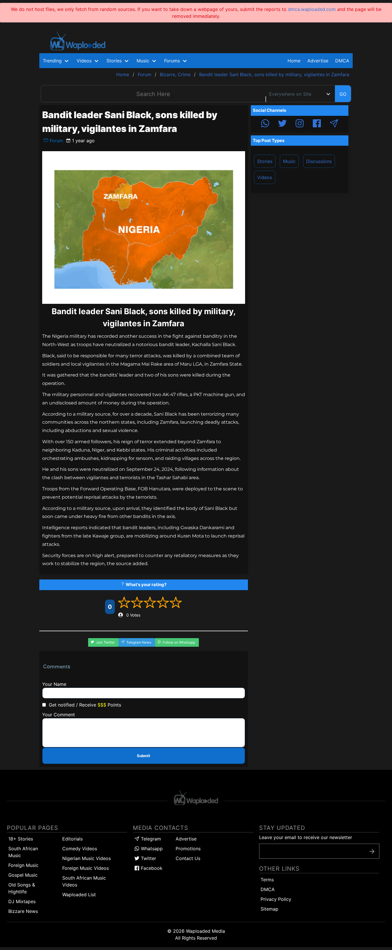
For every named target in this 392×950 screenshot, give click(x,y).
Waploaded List (79, 894)
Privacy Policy (276, 899)
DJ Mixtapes (22, 901)
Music (289, 161)
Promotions (188, 848)
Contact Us (188, 858)
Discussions (319, 161)
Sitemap (269, 909)
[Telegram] (334, 124)
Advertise (186, 839)
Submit (143, 755)
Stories (264, 161)
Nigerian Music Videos (86, 858)
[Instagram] (299, 124)
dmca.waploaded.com (312, 9)
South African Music (23, 852)
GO (342, 94)
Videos (264, 177)
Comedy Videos (79, 848)
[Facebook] (317, 124)
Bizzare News (23, 911)
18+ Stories (20, 839)
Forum (55, 140)
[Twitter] (282, 124)
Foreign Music (23, 865)
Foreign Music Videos (85, 868)
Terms (267, 879)
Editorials (72, 839)
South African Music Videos (84, 881)
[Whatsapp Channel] (265, 124)
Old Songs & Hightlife (21, 888)
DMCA (342, 61)
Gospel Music (23, 875)
